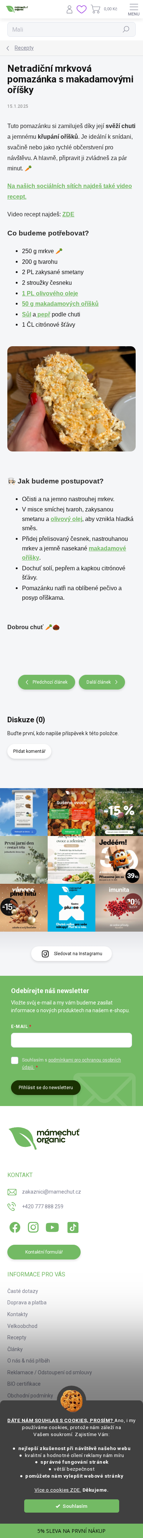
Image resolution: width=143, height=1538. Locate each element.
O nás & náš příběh (28, 1361)
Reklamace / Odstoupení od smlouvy (49, 1372)
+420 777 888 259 (42, 1206)
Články (15, 1349)
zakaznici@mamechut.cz (51, 1192)
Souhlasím (75, 1506)
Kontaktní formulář (44, 1252)
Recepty (16, 1337)
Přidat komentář (29, 751)
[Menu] (134, 9)
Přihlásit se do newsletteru (46, 1087)
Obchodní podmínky (30, 1396)
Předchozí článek (50, 682)
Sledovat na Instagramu (78, 953)
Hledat (126, 29)
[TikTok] (71, 1226)
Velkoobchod (22, 1326)
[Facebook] (13, 1226)
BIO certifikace (24, 1384)
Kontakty (17, 1314)
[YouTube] (52, 1226)
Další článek (99, 682)
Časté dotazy (22, 1291)
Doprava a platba (27, 1302)
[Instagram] (32, 1226)
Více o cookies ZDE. (57, 1490)
